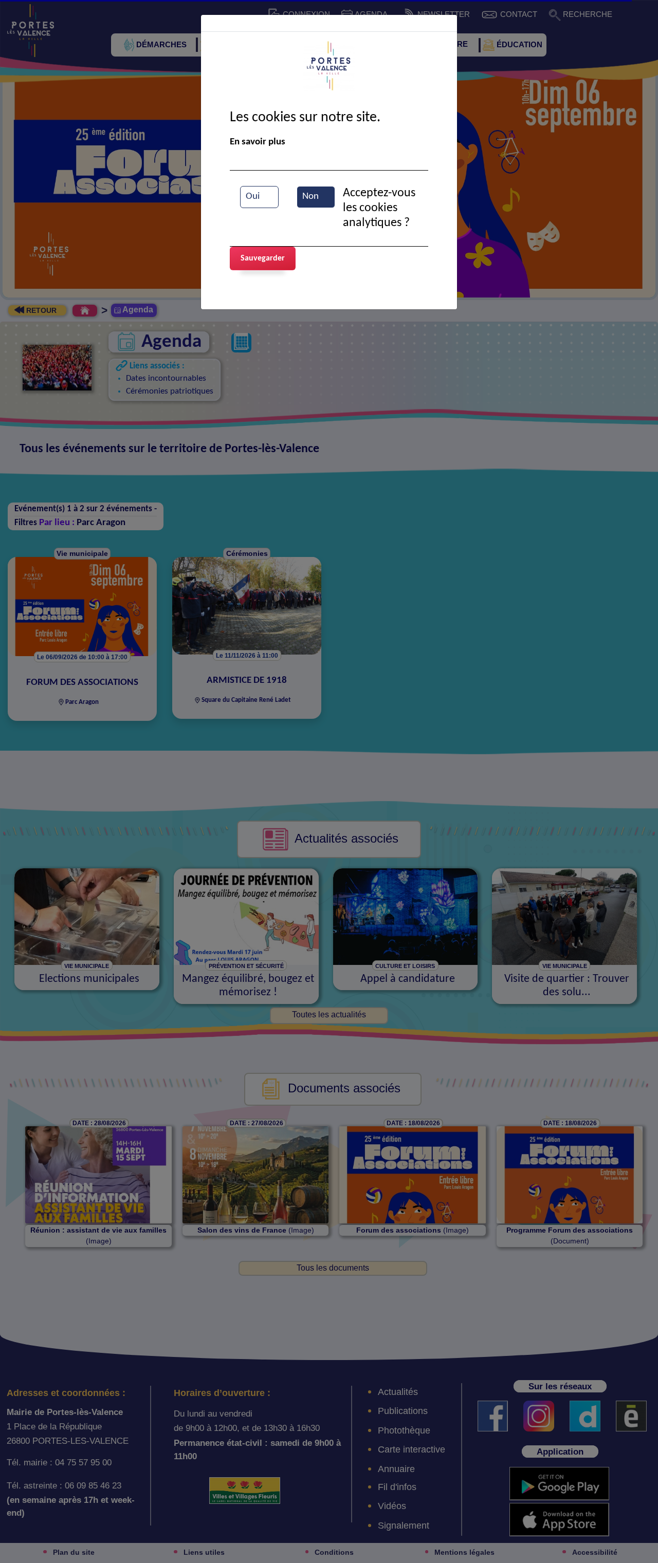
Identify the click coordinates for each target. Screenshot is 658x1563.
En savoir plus (257, 142)
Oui (253, 196)
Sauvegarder (263, 258)
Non (310, 196)
